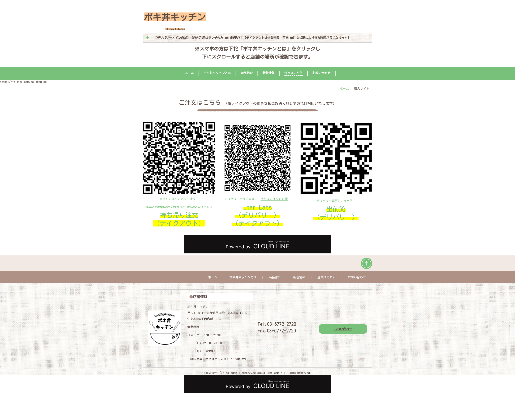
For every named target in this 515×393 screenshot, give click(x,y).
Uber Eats (257, 207)
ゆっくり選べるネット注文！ (179, 199)
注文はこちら (293, 72)
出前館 (336, 209)
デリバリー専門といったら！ (336, 200)
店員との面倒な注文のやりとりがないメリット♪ (179, 207)
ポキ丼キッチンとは (217, 72)
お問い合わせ (321, 72)
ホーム (189, 72)
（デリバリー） (257, 215)
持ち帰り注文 (179, 215)
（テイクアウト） (179, 223)
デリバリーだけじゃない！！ (257, 199)
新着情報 (269, 72)
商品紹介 (247, 72)
